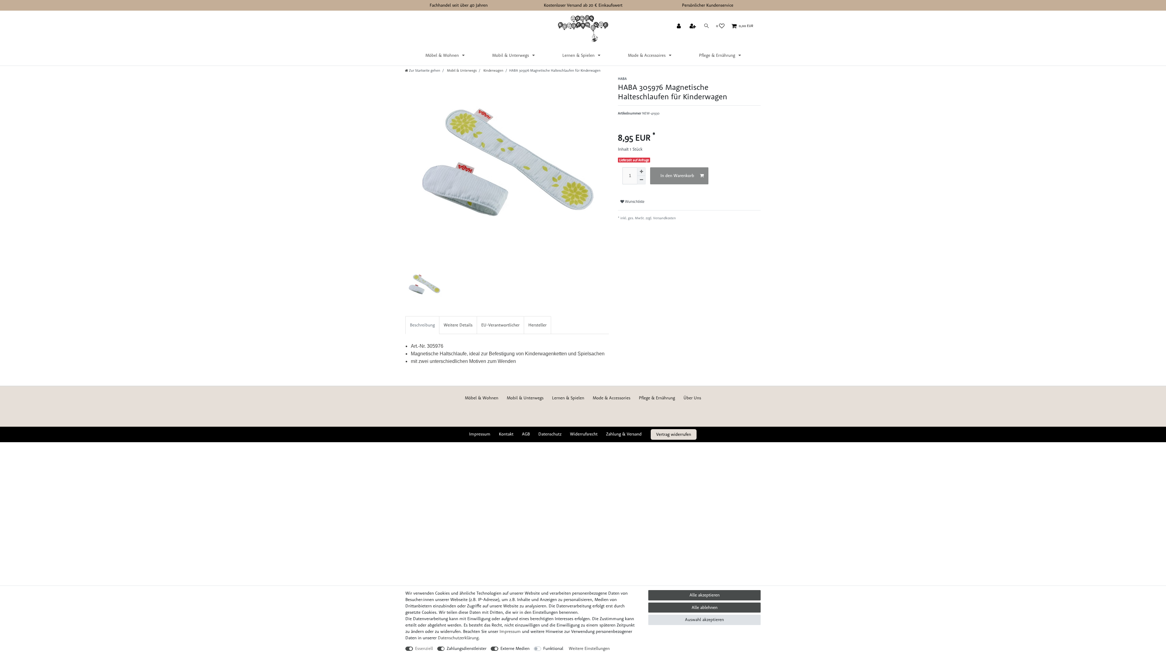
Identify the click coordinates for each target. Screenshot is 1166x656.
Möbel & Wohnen (442, 55)
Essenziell (424, 648)
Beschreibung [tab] (422, 325)
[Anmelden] (679, 26)
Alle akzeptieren (705, 595)
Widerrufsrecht (584, 434)
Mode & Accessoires (647, 55)
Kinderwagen (492, 70)
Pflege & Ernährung (717, 55)
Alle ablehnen (705, 607)
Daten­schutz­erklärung (458, 638)
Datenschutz (549, 434)
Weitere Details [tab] (458, 325)
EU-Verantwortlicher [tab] (500, 325)
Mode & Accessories (611, 398)
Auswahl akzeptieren (704, 619)
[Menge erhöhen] (641, 171)
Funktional (553, 648)
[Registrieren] (693, 26)
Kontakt (506, 434)
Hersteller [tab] (537, 325)
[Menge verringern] (641, 180)
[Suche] (707, 26)
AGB (526, 434)
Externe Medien (515, 648)
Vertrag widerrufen (673, 434)
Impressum (479, 434)
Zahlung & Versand (624, 434)
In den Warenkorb (677, 175)
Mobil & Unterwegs (511, 55)
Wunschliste (634, 201)
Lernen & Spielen (579, 55)
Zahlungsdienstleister (466, 648)
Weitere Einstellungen (589, 648)
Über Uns (692, 398)
